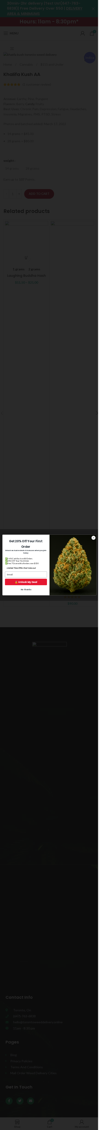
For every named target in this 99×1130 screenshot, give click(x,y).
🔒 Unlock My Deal (26, 582)
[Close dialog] (93, 538)
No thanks (26, 589)
